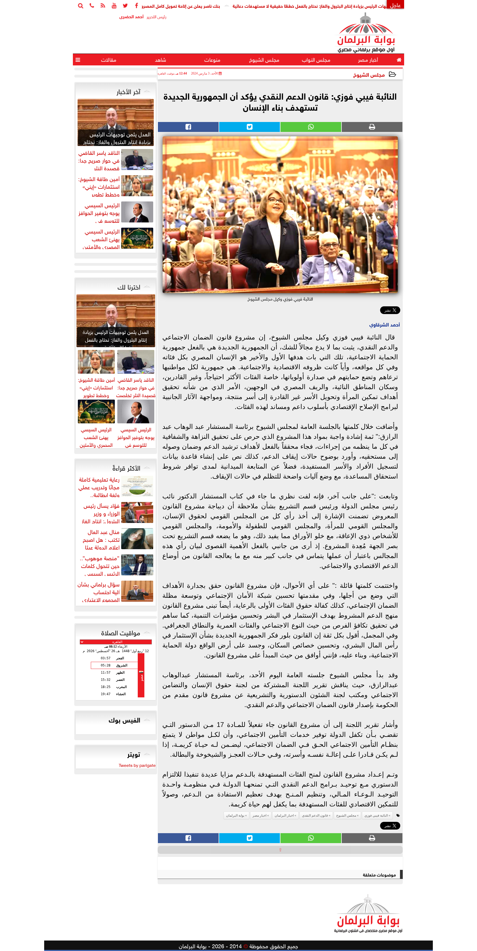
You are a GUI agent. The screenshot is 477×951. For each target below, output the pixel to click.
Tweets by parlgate (137, 765)
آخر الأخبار (128, 90)
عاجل (395, 4)
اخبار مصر (259, 815)
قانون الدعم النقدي (315, 815)
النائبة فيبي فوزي (376, 815)
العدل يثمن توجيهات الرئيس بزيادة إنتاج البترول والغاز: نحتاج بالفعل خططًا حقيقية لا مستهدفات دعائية (354, 5)
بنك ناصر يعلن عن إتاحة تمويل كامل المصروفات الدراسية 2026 (194, 5)
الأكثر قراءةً (126, 467)
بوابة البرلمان (235, 815)
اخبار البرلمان (284, 815)
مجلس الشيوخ (369, 74)
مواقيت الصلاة (120, 632)
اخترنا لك (129, 286)
